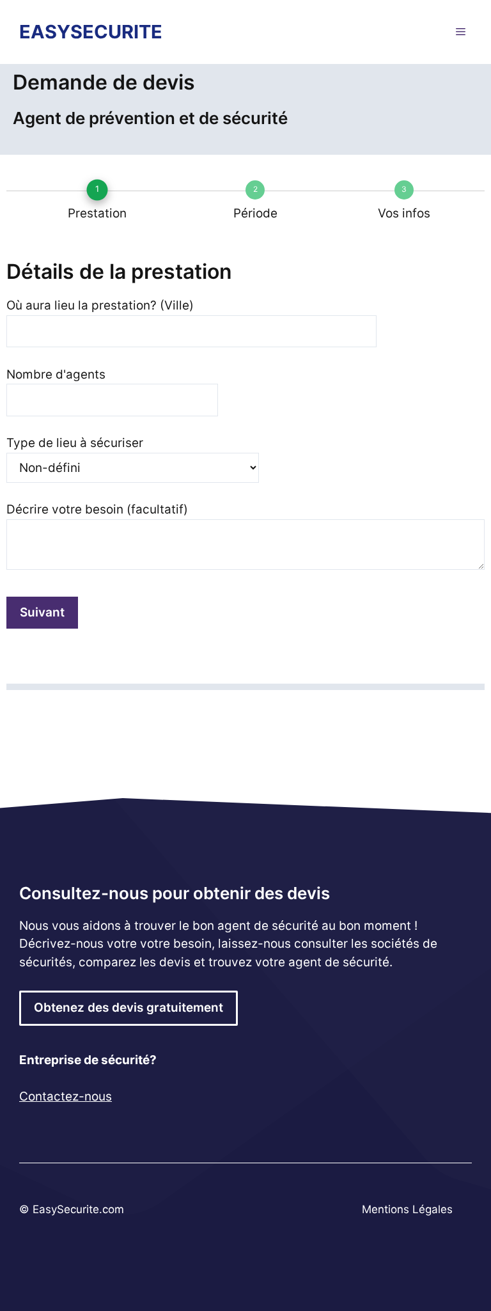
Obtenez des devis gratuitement (128, 1007)
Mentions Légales (407, 1209)
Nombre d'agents (55, 374)
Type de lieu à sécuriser (74, 443)
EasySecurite (90, 31)
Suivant (42, 612)
